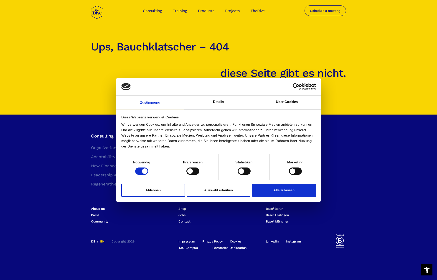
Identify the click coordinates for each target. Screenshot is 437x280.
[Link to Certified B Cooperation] (339, 240)
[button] (426, 269)
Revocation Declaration (229, 248)
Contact (184, 221)
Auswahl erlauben (218, 190)
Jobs (181, 215)
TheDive (258, 11)
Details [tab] (218, 102)
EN (102, 241)
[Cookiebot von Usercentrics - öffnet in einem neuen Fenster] (296, 86)
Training (180, 11)
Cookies (235, 241)
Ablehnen (153, 190)
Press (95, 215)
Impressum (186, 241)
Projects (232, 11)
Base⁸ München (277, 221)
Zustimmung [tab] (150, 102)
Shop (182, 208)
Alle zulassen (284, 190)
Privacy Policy (212, 241)
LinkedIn (272, 241)
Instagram (293, 241)
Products (206, 11)
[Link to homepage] (97, 15)
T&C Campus (188, 248)
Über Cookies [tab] (287, 102)
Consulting (152, 11)
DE (93, 241)
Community (99, 221)
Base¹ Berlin (274, 208)
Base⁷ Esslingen (277, 215)
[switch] (192, 171)
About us (97, 208)
